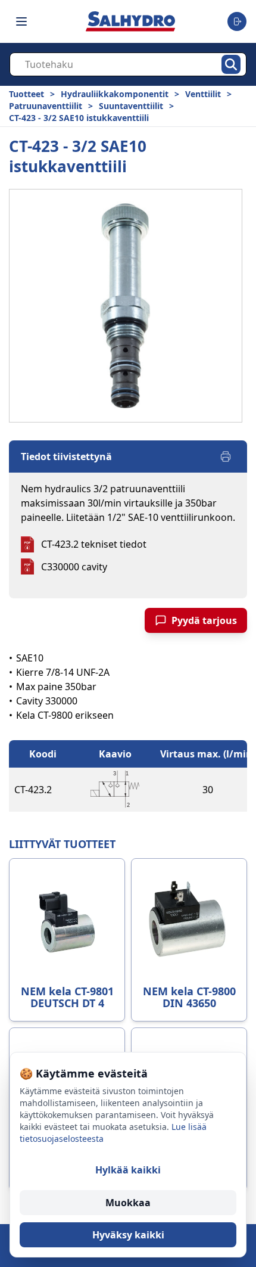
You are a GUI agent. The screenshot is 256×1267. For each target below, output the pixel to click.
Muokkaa (128, 1202)
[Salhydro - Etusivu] (130, 21)
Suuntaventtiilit (131, 105)
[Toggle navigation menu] (21, 21)
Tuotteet (26, 94)
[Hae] (231, 64)
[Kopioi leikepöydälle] (64, 789)
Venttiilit (203, 94)
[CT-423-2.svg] (115, 790)
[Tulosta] (225, 456)
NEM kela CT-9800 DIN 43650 (189, 997)
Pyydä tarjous (204, 620)
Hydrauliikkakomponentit (114, 94)
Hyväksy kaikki (128, 1234)
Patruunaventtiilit (45, 105)
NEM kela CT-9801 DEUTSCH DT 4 (67, 997)
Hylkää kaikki (128, 1169)
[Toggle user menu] (236, 21)
